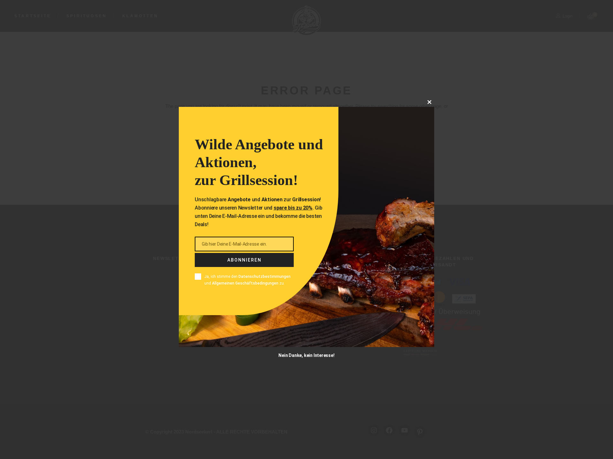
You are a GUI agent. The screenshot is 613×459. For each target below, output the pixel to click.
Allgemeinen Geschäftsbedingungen (245, 283)
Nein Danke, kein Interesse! (306, 355)
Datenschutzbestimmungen (264, 276)
